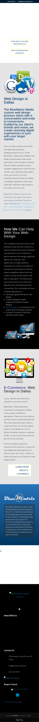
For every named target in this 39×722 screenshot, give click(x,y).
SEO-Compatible (12, 307)
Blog (21, 702)
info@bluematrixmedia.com (17, 666)
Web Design (25, 203)
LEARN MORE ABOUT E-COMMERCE (22, 470)
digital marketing (17, 509)
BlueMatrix (16, 715)
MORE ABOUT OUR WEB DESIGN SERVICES (19, 42)
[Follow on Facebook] (5, 695)
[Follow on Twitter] (9, 695)
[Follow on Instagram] (13, 695)
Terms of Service (15, 702)
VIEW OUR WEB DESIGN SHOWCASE (19, 52)
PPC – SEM (8, 207)
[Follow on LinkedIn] (17, 695)
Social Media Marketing (15, 210)
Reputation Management (23, 207)
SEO (33, 203)
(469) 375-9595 (14, 672)
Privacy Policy (7, 702)
